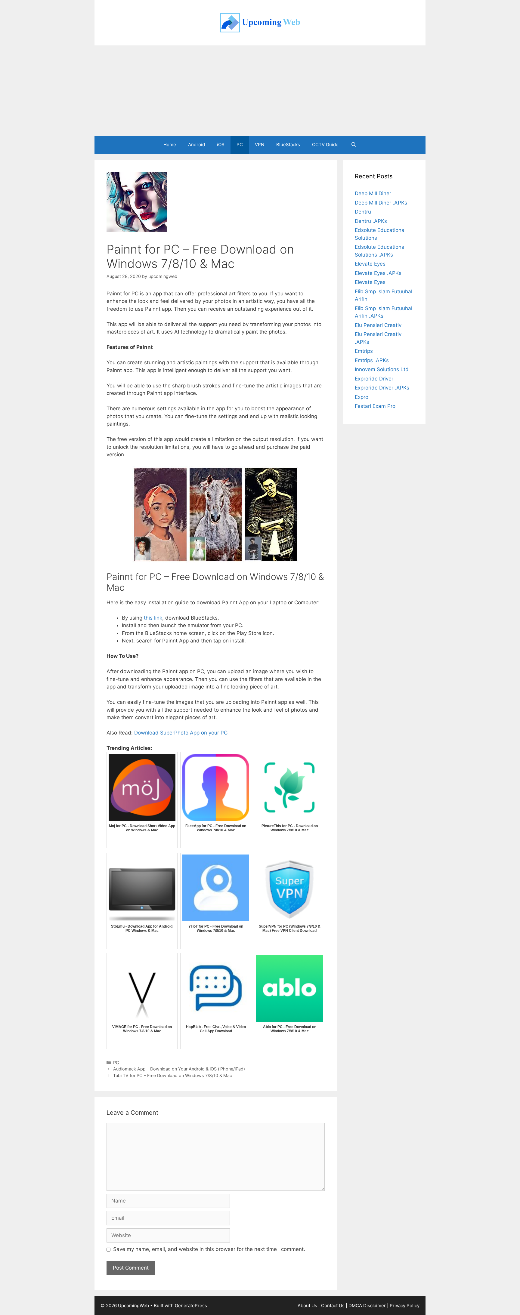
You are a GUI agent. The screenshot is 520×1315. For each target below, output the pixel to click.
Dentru (363, 212)
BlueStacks (288, 144)
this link (153, 618)
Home (169, 144)
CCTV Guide (325, 144)
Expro (361, 397)
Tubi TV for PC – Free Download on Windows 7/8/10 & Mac (172, 1075)
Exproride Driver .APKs (382, 388)
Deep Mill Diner (373, 193)
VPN (259, 144)
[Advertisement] (260, 90)
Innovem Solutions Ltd (382, 369)
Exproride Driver (374, 379)
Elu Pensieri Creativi (379, 325)
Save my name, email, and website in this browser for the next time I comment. (209, 1249)
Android (196, 144)
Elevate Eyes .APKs (378, 273)
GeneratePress (191, 1305)
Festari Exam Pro (375, 406)
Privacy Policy (404, 1305)
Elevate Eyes (370, 264)
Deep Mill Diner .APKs (381, 203)
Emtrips (364, 351)
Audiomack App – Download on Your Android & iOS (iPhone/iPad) (179, 1068)
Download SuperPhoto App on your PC (181, 733)
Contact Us (333, 1305)
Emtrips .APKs (372, 360)
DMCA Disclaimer (367, 1305)
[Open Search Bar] (353, 145)
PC (240, 144)
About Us (307, 1305)
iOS (220, 144)
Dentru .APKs (371, 221)
